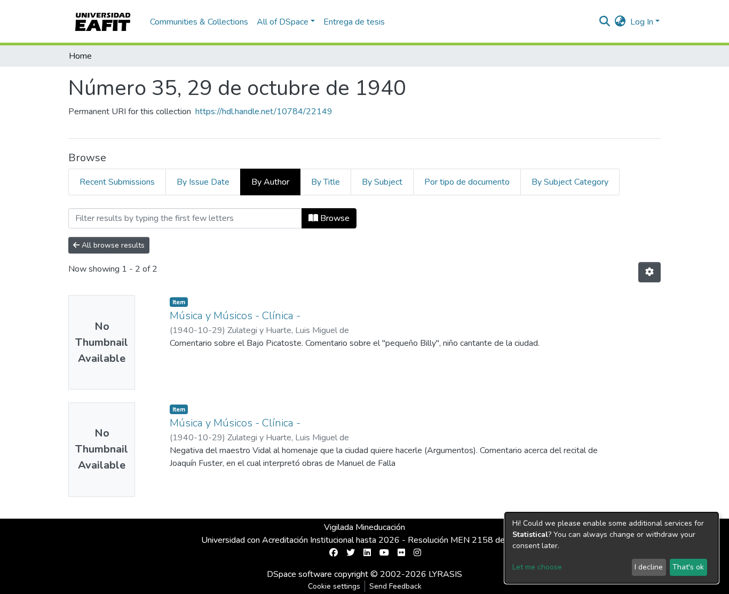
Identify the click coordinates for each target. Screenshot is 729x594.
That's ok (688, 567)
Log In (641, 22)
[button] (620, 21)
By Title (325, 182)
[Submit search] (605, 21)
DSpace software (299, 574)
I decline (649, 567)
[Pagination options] (649, 272)
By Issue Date (203, 182)
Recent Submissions (117, 182)
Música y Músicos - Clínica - (235, 315)
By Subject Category (570, 182)
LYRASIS (445, 574)
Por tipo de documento (467, 182)
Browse (334, 218)
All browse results (112, 245)
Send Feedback (395, 586)
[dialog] (611, 547)
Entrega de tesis (354, 22)
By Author (270, 182)
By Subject (382, 182)
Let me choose (537, 567)
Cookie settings (334, 586)
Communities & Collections (199, 22)
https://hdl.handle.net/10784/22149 (263, 111)
